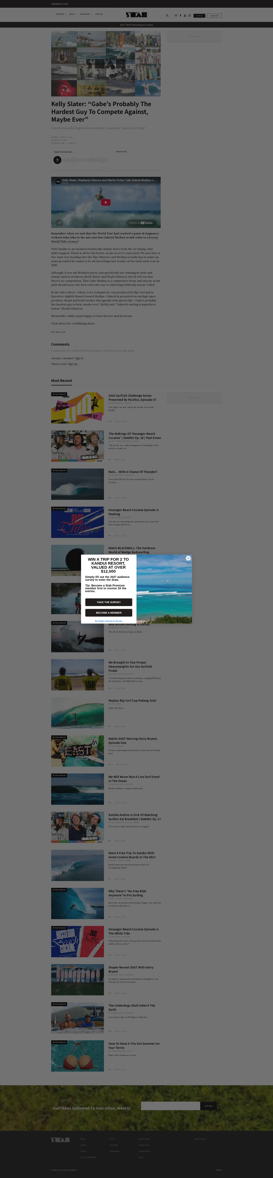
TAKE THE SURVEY (109, 602)
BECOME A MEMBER (109, 612)
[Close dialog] (188, 558)
